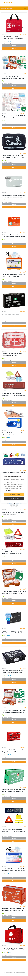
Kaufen (14, 48)
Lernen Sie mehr (7, 490)
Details (14, 45)
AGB (4, 972)
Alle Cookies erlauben (14, 494)
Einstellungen (14, 498)
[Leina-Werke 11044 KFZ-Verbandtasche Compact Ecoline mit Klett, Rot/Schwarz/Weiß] (14, 736)
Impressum (14, 973)
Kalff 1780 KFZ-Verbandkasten (10, 314)
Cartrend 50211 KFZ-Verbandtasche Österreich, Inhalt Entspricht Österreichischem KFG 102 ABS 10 (12, 355)
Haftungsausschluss (20, 972)
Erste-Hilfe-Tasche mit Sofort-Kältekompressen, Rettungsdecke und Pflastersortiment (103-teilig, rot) (12, 37)
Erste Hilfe (4, 34)
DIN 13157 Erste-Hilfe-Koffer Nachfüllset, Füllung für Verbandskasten (13, 513)
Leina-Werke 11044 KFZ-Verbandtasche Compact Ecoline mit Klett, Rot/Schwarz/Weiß (13, 751)
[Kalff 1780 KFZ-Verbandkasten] (14, 300)
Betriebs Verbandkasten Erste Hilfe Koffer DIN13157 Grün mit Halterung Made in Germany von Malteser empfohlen (13, 790)
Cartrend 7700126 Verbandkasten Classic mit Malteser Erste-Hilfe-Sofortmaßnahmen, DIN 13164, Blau (13, 434)
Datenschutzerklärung (10, 972)
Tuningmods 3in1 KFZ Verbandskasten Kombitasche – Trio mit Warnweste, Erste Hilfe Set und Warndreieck (13, 830)
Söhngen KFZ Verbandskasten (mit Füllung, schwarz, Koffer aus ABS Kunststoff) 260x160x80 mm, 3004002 (14, 672)
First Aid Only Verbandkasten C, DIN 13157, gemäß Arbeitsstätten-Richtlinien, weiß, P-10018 (14, 870)
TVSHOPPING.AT (6, 8)
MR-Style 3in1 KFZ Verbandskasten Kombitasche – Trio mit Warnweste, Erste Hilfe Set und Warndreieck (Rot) (13, 394)
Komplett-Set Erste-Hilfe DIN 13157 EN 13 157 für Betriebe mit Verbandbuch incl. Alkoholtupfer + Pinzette (13, 117)
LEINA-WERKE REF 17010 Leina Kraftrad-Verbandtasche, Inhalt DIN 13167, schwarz (13, 156)
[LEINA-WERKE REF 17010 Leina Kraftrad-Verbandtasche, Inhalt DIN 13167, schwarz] (14, 141)
